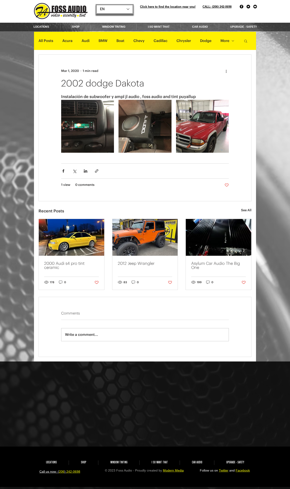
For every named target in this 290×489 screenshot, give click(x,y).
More (224, 41)
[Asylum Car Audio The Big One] (218, 237)
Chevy (139, 41)
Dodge (205, 41)
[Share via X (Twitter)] (74, 171)
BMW (103, 41)
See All (246, 210)
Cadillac (160, 41)
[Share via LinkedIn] (85, 171)
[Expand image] (87, 126)
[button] (246, 41)
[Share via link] (96, 171)
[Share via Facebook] (63, 171)
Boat (120, 41)
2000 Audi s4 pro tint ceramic (64, 265)
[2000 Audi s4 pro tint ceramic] (71, 237)
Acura (67, 41)
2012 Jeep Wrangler (136, 263)
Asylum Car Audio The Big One (215, 265)
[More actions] (226, 71)
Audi (85, 41)
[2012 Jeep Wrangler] (145, 237)
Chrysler (183, 41)
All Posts (46, 41)
